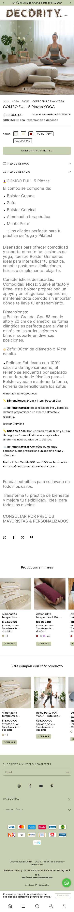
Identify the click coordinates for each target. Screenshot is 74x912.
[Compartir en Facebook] (14, 537)
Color (6, 134)
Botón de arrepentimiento (37, 877)
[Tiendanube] (37, 885)
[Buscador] (37, 906)
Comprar (9, 643)
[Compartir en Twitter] (23, 537)
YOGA (15, 101)
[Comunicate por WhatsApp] (66, 882)
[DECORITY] (10, 906)
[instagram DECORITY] (19, 786)
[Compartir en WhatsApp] (4, 537)
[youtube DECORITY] (41, 786)
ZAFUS (25, 101)
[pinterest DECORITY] (51, 786)
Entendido (63, 896)
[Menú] (23, 906)
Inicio (6, 101)
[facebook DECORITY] (30, 786)
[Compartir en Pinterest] (31, 537)
